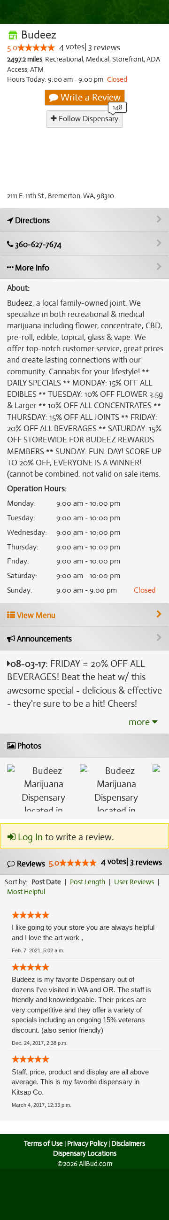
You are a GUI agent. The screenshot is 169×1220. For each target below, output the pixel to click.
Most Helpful (26, 892)
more (140, 722)
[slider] (36, 47)
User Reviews (134, 882)
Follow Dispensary (87, 119)
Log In (29, 837)
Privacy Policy (87, 1143)
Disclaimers (128, 1143)
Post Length (87, 882)
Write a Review (89, 97)
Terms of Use (43, 1143)
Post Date (46, 882)
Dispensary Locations (84, 1153)
